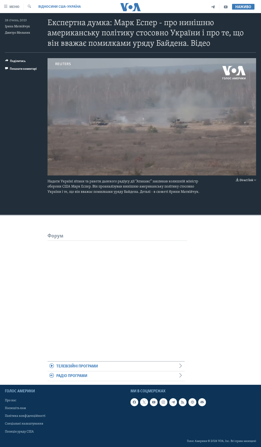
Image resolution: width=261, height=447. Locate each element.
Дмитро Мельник (17, 32)
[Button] (15, 62)
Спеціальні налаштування (24, 423)
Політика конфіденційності (25, 416)
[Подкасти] (192, 402)
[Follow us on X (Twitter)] (144, 402)
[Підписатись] (202, 402)
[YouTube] (225, 7)
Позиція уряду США (19, 431)
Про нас (10, 400)
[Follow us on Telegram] (173, 402)
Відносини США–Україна (59, 7)
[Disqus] (117, 292)
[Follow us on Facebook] (134, 402)
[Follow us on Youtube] (154, 402)
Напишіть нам (15, 408)
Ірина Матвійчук (17, 26)
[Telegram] (213, 7)
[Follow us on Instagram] (163, 402)
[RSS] (183, 402)
